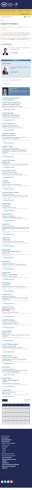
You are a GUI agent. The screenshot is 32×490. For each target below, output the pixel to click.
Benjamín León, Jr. (7, 355)
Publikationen (7, 457)
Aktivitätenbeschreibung (10, 464)
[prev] (3, 400)
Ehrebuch (5, 463)
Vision (4, 448)
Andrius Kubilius (6, 378)
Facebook (2, 481)
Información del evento (9, 109)
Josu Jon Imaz (6, 367)
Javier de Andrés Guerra (8, 123)
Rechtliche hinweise (9, 466)
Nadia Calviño (6, 238)
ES (3, 80)
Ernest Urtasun (6, 249)
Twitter (5, 481)
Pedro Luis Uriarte (7, 214)
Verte (4, 450)
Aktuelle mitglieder (8, 455)
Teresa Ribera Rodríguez (8, 133)
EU (7, 80)
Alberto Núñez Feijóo (7, 113)
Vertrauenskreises (7, 454)
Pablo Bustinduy (6, 283)
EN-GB (14, 80)
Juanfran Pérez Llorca (8, 307)
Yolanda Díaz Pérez (7, 294)
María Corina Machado (8, 160)
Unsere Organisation (8, 443)
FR (17, 80)
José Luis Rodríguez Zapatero (10, 344)
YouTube (8, 481)
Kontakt (5, 468)
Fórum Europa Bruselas (25, 14)
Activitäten (13, 10)
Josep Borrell (5, 224)
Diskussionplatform (9, 459)
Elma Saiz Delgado (7, 331)
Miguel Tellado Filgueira (8, 320)
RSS (11, 481)
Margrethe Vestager (7, 146)
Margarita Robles (6, 390)
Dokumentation (20, 10)
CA (5, 80)
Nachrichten (7, 10)
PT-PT (19, 80)
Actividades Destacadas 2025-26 (10, 98)
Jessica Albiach (6, 261)
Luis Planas (5, 181)
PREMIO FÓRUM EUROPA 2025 (11, 103)
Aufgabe (5, 447)
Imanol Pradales (6, 203)
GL (9, 80)
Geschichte (6, 445)
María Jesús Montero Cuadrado (10, 192)
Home (2, 10)
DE (11, 80)
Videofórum (27, 10)
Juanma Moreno (6, 272)
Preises (4, 461)
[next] (6, 400)
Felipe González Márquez (8, 171)
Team (3, 452)
